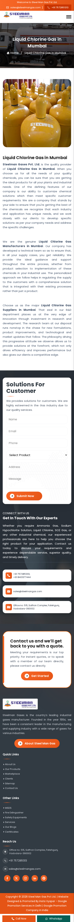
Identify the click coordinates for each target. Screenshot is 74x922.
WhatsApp (55, 918)
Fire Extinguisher (14, 812)
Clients (9, 778)
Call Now (21, 918)
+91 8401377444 (22, 577)
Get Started (40, 676)
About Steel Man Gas (40, 743)
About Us (10, 764)
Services (10, 822)
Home (14, 53)
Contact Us (11, 788)
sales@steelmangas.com (25, 7)
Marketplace (12, 773)
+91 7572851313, (21, 573)
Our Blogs (10, 827)
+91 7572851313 (60, 7)
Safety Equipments (16, 817)
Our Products (12, 769)
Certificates (11, 831)
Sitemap (10, 783)
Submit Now (25, 496)
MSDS (8, 808)
